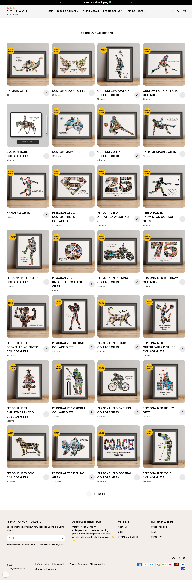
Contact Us (157, 536)
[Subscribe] (62, 538)
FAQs (153, 531)
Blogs (121, 531)
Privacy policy (59, 564)
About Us (122, 526)
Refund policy (42, 564)
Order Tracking (159, 526)
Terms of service (78, 564)
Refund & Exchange (128, 536)
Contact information (45, 569)
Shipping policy (97, 564)
